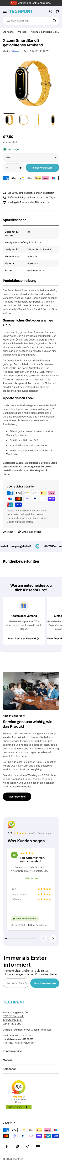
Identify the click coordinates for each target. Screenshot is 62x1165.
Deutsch (7, 1122)
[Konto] (50, 11)
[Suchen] (54, 21)
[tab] (21, 562)
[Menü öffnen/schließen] (5, 11)
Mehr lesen (31, 878)
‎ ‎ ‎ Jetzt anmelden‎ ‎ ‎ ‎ (45, 983)
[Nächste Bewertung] (53, 938)
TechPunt (18, 1158)
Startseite (8, 31)
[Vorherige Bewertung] (44, 938)
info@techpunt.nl (12, 1019)
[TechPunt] (14, 1002)
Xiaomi (15, 51)
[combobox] (31, 21)
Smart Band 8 (15, 290)
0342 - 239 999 (12, 1023)
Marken (22, 31)
